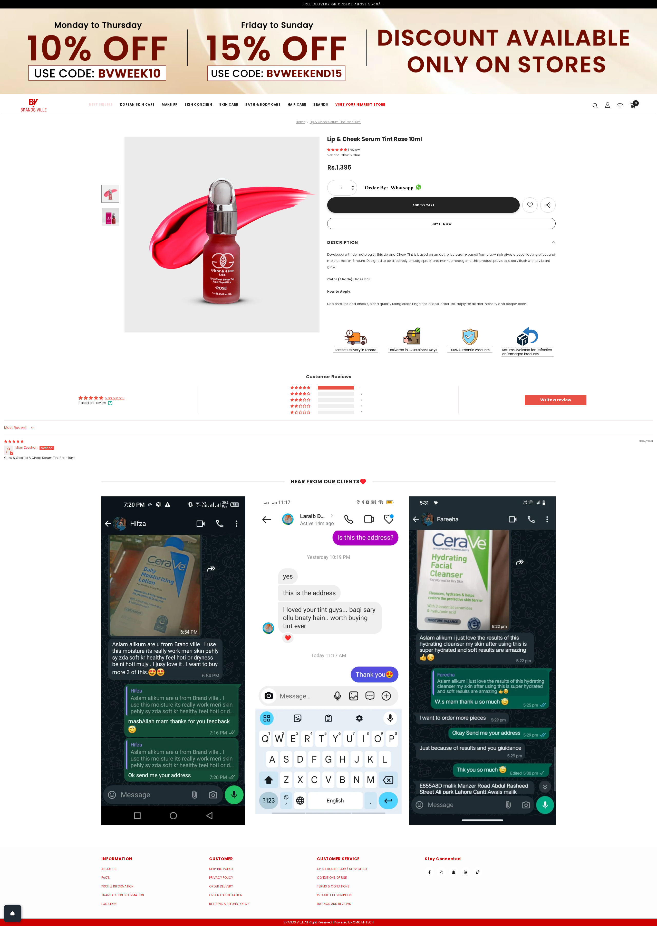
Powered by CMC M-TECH (354, 922)
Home (300, 122)
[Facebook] (429, 872)
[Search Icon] (595, 105)
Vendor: (333, 155)
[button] (337, 149)
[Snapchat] (453, 872)
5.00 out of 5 (114, 398)
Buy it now (441, 224)
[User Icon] (608, 104)
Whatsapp (389, 187)
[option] (222, 234)
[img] (14, 441)
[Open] (12, 913)
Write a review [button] (555, 400)
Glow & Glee (350, 155)
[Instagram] (441, 872)
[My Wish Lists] (620, 105)
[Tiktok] (477, 872)
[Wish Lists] (530, 205)
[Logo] (51, 105)
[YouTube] (465, 872)
